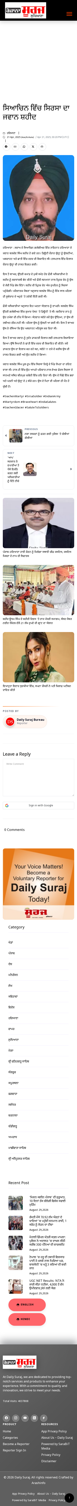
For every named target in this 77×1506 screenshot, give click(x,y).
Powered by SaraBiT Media (29, 1500)
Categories (10, 1438)
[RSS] (34, 1418)
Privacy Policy (50, 1455)
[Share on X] (33, 147)
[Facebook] (6, 1418)
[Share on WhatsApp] (24, 147)
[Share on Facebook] (6, 147)
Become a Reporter (16, 1444)
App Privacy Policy (54, 1432)
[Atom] (43, 1418)
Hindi (25, 1319)
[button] (69, 13)
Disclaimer (48, 1462)
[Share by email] (15, 147)
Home (7, 1432)
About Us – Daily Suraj (57, 1438)
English (27, 1305)
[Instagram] (15, 1418)
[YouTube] (25, 1418)
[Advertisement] (38, 61)
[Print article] (42, 147)
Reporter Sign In (14, 1451)
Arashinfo (38, 1483)
